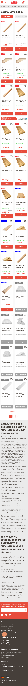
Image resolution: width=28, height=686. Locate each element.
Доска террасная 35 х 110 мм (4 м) (21, 203)
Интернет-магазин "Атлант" (9, 625)
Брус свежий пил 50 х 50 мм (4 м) (6, 101)
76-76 (3, 664)
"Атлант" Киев (5, 642)
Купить (7, 49)
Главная (3, 6)
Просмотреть (21, 309)
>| (17, 416)
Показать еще (14, 411)
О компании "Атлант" (7, 626)
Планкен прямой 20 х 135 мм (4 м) (20, 235)
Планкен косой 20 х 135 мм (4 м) (7, 235)
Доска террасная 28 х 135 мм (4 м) (7, 361)
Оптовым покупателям (7, 655)
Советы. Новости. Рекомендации (10, 654)
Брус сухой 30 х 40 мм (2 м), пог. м (7, 171)
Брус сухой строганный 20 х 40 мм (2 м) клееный (6, 395)
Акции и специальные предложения (11, 652)
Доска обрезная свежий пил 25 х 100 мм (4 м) (20, 69)
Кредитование (5, 657)
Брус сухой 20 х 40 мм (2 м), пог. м (21, 171)
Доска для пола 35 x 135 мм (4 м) (6, 329)
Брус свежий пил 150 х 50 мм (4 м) (6, 36)
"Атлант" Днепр (5, 644)
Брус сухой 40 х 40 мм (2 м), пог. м (21, 139)
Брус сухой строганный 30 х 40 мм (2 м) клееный (20, 395)
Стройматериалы (11, 6)
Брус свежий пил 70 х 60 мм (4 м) (20, 266)
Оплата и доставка (6, 628)
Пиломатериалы (22, 6)
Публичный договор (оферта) (9, 632)
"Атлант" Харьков (6, 640)
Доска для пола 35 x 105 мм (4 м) (20, 297)
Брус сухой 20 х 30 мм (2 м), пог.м (7, 203)
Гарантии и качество (7, 630)
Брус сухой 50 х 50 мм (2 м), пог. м (21, 101)
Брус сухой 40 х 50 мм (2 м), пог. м (7, 139)
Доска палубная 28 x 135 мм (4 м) (20, 329)
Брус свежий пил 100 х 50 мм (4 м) (20, 36)
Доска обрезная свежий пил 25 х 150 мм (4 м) (6, 69)
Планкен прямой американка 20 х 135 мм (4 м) (20, 362)
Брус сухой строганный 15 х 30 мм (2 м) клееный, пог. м (6, 298)
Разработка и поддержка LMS (9, 680)
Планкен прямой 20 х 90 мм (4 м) (6, 266)
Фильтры (8, 16)
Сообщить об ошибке (7, 670)
